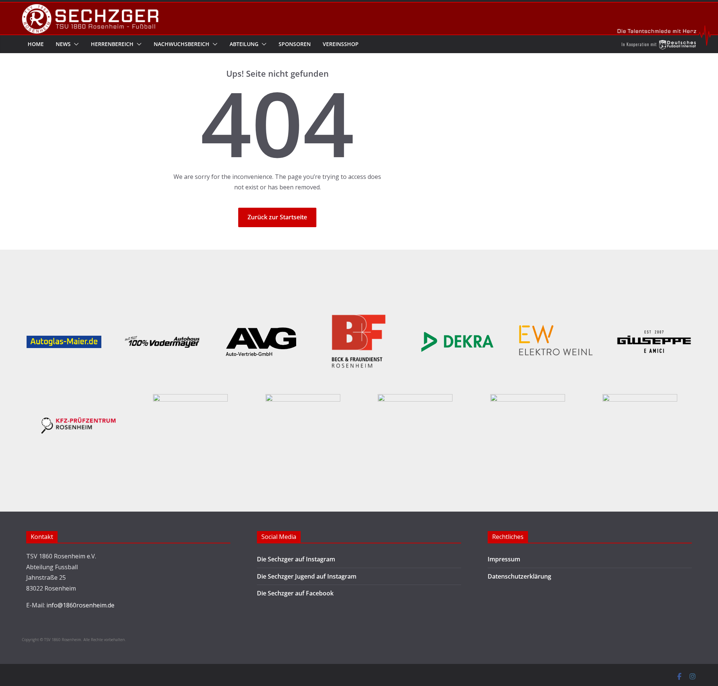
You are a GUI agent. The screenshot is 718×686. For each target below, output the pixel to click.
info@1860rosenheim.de (80, 605)
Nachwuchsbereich (181, 44)
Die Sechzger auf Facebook (295, 593)
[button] (75, 44)
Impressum (504, 559)
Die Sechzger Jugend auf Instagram (306, 576)
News (63, 44)
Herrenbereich (112, 44)
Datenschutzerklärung (519, 576)
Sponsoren (295, 44)
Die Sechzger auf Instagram (296, 559)
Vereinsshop (341, 44)
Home (36, 44)
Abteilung (244, 44)
